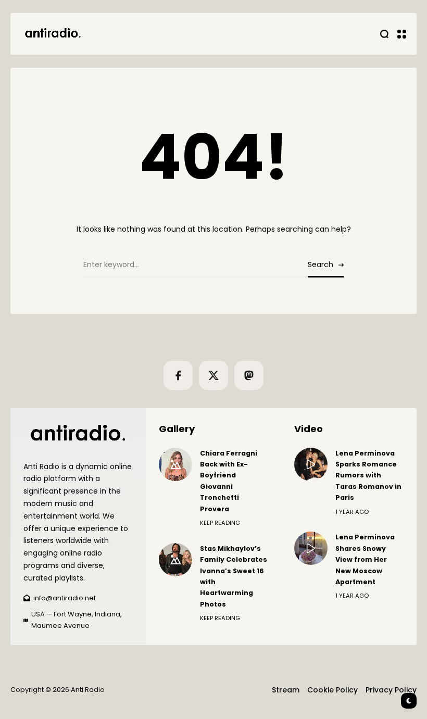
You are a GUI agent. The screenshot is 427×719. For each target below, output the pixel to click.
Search (320, 264)
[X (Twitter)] (213, 375)
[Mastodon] (248, 375)
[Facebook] (178, 375)
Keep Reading (220, 523)
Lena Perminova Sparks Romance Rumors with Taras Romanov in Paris (368, 475)
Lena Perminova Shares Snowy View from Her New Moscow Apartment (365, 559)
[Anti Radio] (52, 34)
